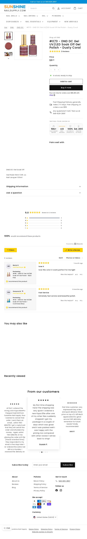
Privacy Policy (39, 491)
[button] (59, 51)
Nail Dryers (30, 16)
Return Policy (39, 481)
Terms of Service (40, 487)
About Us (15, 481)
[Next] (8, 58)
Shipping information (17, 186)
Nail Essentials (34, 22)
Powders (57, 16)
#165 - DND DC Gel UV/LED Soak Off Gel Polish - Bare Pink (22, 275)
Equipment (53, 22)
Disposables (13, 22)
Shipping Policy (40, 484)
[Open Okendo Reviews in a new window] (74, 244)
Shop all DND (54, 38)
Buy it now (66, 87)
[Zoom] (28, 46)
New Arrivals (71, 22)
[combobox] (42, 8)
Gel (44, 16)
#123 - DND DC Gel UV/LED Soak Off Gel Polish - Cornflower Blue (22, 302)
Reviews (15, 484)
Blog (14, 487)
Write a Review (75, 250)
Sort (61, 258)
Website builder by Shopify (42, 532)
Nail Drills (12, 16)
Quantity (53, 65)
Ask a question (14, 192)
